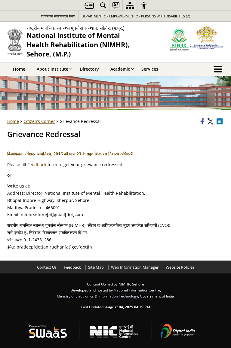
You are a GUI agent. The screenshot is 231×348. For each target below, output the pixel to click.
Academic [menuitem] (120, 69)
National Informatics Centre (137, 290)
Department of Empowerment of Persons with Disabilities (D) (136, 16)
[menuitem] (103, 5)
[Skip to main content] (89, 6)
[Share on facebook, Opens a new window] (203, 121)
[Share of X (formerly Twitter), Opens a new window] (211, 121)
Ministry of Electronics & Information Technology (97, 296)
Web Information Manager (135, 267)
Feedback (36, 164)
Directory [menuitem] (89, 69)
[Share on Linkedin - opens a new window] (220, 121)
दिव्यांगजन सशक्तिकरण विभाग (58, 16)
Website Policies (180, 267)
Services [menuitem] (149, 69)
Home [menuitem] (19, 69)
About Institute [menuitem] (52, 69)
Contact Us (47, 267)
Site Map (96, 267)
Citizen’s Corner (39, 121)
